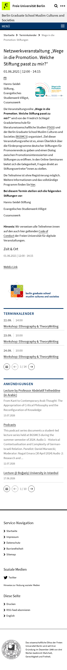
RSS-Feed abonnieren (18, 610)
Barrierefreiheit (14, 548)
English (10, 615)
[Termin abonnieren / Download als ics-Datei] (33, 78)
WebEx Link (11, 267)
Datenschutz (13, 542)
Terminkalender (28, 35)
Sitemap (11, 554)
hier (33, 184)
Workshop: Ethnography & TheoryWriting (31, 326)
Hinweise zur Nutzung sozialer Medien (22, 585)
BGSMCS (21, 136)
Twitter (12, 577)
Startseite (9, 35)
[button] (7, 366)
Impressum (12, 537)
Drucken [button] (11, 604)
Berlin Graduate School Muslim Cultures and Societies (33, 17)
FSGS (51, 127)
